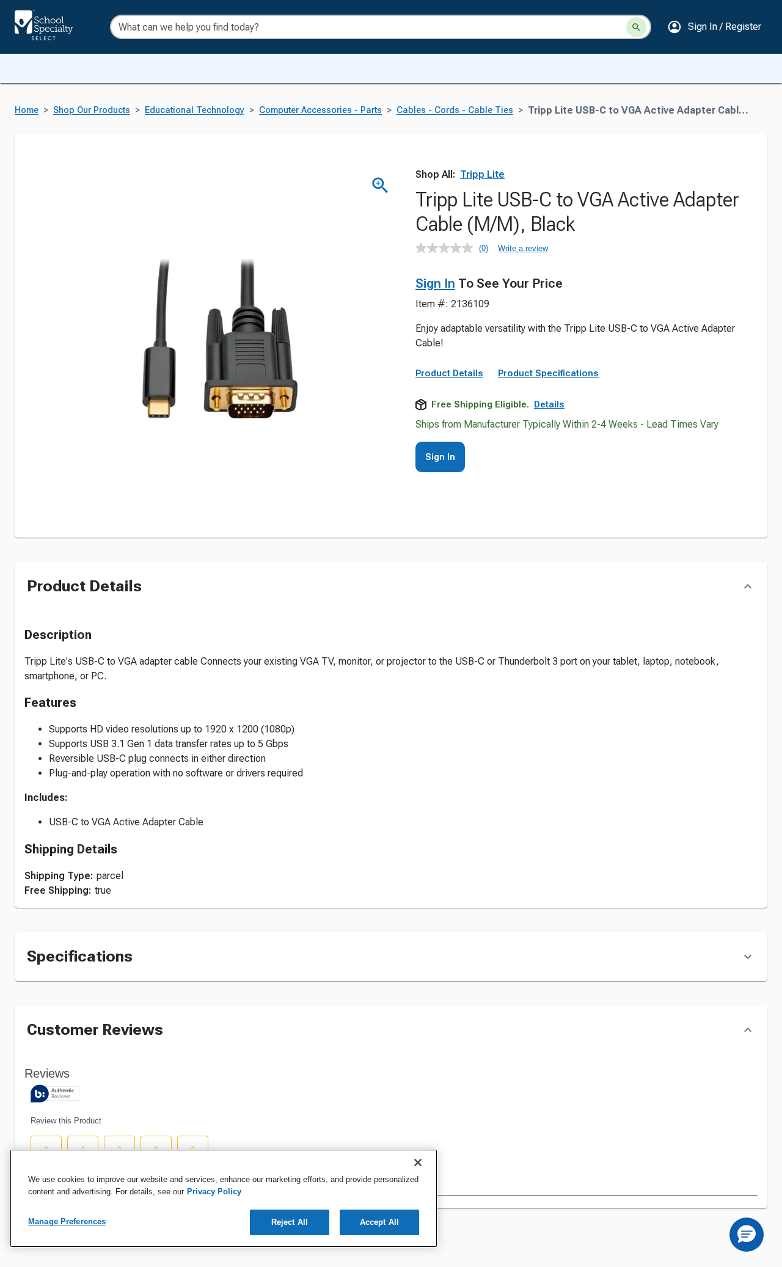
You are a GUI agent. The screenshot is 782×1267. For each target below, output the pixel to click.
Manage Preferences (67, 1221)
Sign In (435, 283)
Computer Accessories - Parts (320, 110)
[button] (714, 27)
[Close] (417, 1162)
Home (26, 110)
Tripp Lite (482, 174)
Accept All (379, 1222)
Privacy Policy (214, 1191)
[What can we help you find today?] (636, 27)
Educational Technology (194, 110)
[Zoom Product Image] (380, 185)
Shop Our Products (91, 110)
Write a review (523, 248)
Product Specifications (548, 373)
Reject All (289, 1222)
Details (549, 404)
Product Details (449, 373)
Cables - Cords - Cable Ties (454, 110)
